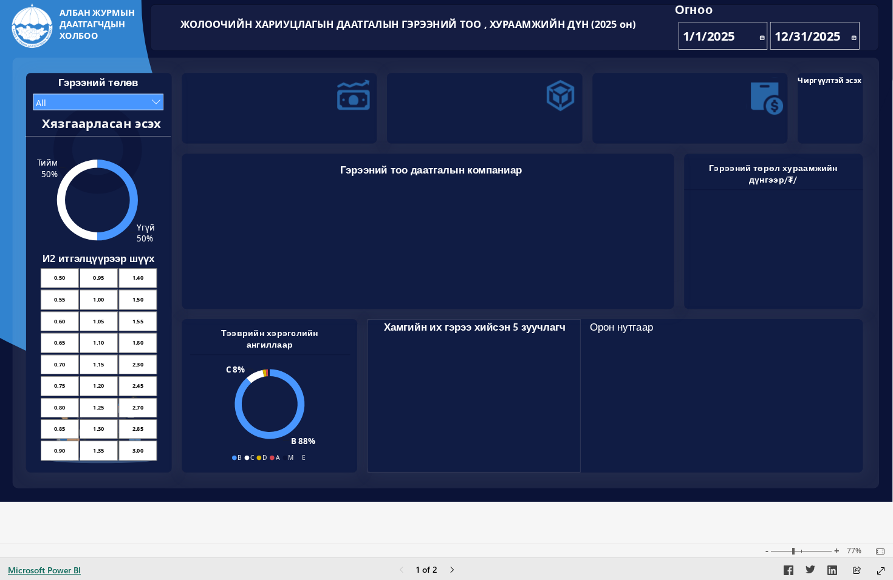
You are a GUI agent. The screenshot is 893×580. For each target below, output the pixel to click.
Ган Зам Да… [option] (625, 280)
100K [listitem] (206, 223)
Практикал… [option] (316, 280)
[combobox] (98, 102)
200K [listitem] (206, 183)
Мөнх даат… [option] (368, 279)
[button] (291, 105)
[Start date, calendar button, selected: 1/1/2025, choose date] (761, 35)
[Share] (856, 571)
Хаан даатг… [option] (393, 280)
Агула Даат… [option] (496, 280)
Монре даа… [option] (573, 280)
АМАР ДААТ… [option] (443, 281)
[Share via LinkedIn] (832, 572)
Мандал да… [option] (521, 280)
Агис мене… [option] (549, 279)
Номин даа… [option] (290, 280)
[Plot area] (725, 410)
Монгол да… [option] (342, 280)
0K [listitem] (210, 264)
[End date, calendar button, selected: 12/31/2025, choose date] (853, 35)
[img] (32, 26)
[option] (723, 242)
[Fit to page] (877, 551)
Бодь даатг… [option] (419, 280)
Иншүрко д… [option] (599, 280)
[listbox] (98, 365)
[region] (446, 251)
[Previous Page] (401, 570)
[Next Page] (452, 570)
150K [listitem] (206, 203)
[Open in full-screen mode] (881, 571)
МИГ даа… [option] (216, 278)
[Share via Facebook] (788, 572)
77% (854, 551)
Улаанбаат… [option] (265, 279)
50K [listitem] (208, 244)
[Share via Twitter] (810, 572)
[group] (775, 25)
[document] (99, 26)
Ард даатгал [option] (239, 280)
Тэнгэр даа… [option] (470, 280)
